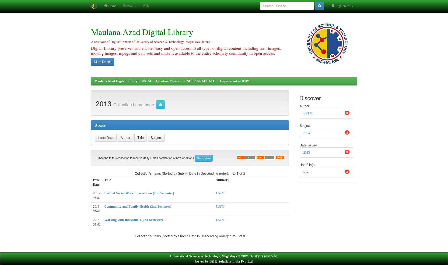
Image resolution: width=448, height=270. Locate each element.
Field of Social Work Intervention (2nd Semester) (139, 193)
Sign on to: (343, 6)
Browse (128, 5)
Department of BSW (234, 81)
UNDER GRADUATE (199, 81)
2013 (306, 152)
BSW (306, 133)
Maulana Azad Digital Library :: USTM (122, 81)
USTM (220, 193)
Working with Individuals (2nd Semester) (133, 220)
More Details (102, 62)
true (305, 172)
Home (111, 6)
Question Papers (167, 81)
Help (146, 5)
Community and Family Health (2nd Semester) (137, 206)
